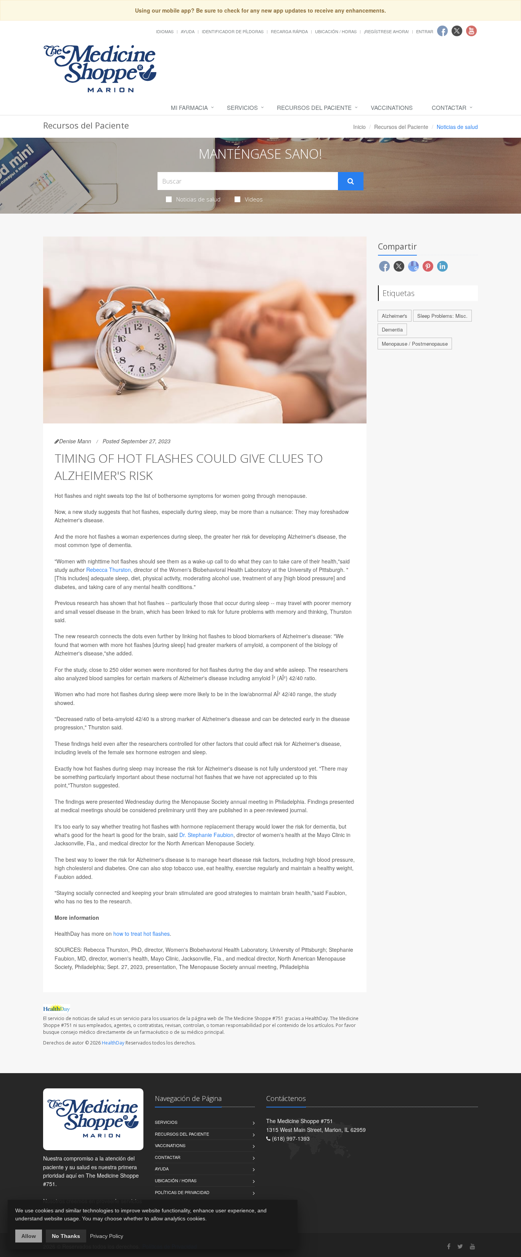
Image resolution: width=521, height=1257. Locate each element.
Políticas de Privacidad (182, 1192)
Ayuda (188, 31)
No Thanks (66, 1236)
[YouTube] (472, 1246)
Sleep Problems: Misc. (442, 315)
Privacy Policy (106, 1236)
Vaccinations (392, 107)
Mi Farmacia (189, 107)
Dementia (392, 329)
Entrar (424, 31)
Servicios (242, 107)
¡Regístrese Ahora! (386, 31)
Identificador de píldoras (233, 31)
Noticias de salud (198, 199)
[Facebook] (448, 1246)
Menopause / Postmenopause (415, 343)
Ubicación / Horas (336, 31)
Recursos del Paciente (314, 107)
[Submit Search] (350, 181)
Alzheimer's (394, 315)
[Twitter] (460, 1246)
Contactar (449, 107)
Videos (254, 199)
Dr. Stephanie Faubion (206, 835)
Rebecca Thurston (108, 569)
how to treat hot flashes (141, 933)
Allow (28, 1236)
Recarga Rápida (289, 31)
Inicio (359, 126)
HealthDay (113, 1043)
